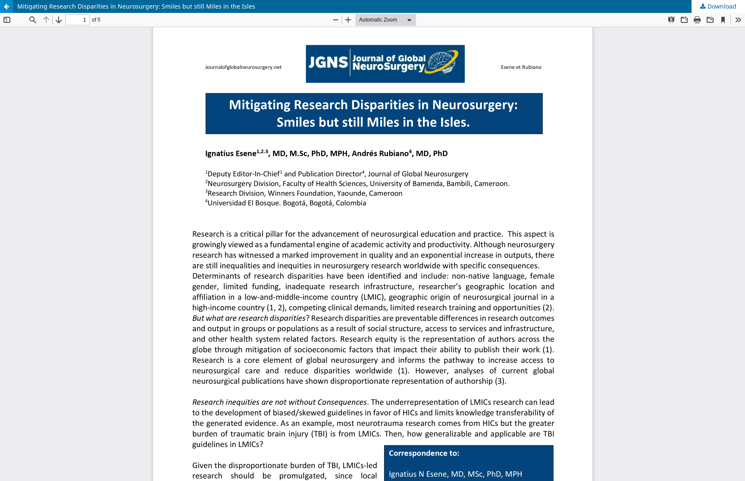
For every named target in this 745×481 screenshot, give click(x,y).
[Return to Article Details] (6, 6)
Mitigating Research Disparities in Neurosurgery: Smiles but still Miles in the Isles (136, 6)
